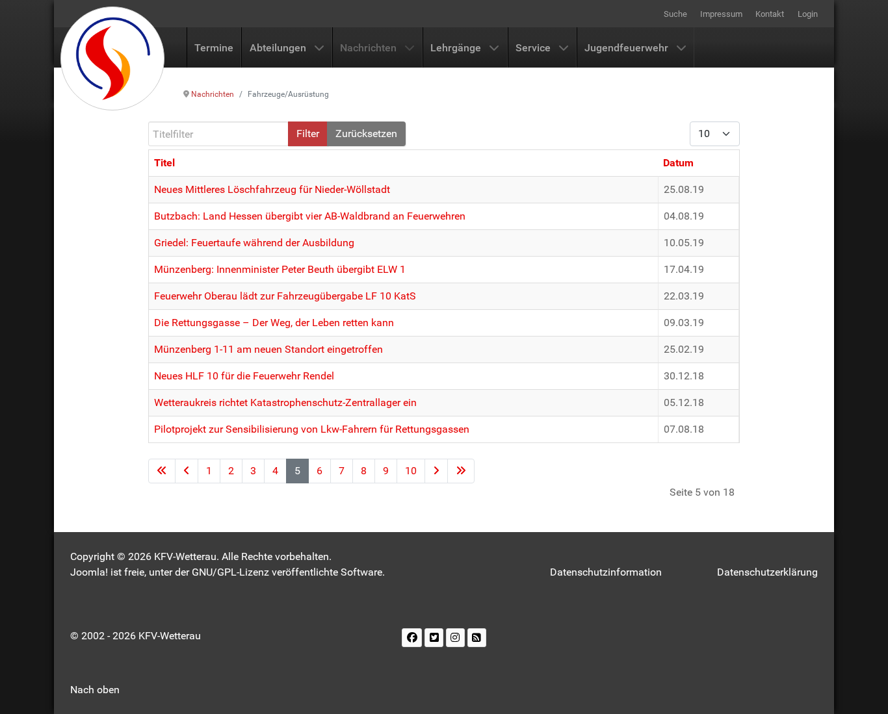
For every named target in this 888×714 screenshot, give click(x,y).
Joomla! (89, 572)
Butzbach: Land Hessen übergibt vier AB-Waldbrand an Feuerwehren (309, 216)
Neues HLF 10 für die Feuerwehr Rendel (244, 376)
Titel (164, 163)
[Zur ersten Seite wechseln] (162, 471)
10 (411, 471)
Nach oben (95, 689)
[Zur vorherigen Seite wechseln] (186, 471)
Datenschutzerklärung (767, 572)
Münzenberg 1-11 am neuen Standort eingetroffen (268, 349)
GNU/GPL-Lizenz (230, 572)
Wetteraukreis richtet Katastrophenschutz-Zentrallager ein (285, 402)
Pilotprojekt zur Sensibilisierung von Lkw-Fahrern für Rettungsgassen (311, 429)
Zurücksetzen (366, 133)
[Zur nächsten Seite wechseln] (436, 471)
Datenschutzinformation (606, 572)
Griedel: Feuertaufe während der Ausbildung (254, 242)
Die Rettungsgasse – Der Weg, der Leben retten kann (274, 322)
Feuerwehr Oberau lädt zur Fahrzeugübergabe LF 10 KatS (285, 296)
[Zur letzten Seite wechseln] (461, 471)
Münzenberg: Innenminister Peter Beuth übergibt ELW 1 (280, 269)
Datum (678, 163)
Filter (307, 133)
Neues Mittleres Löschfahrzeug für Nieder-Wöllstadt (272, 189)
